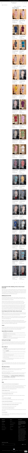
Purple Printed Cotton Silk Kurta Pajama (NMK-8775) (15, 245)
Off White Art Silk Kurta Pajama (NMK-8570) (21, 155)
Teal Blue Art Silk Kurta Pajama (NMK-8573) (21, 51)
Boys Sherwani (3, 429)
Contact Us (11, 429)
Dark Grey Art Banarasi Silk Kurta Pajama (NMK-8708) (15, 51)
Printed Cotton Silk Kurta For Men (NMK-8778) (22, 216)
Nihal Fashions (5, 450)
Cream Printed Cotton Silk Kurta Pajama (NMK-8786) (22, 81)
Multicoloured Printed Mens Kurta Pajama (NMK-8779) (15, 216)
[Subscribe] (14, 444)
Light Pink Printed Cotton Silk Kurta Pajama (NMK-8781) (15, 110)
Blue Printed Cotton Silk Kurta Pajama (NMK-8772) (22, 261)
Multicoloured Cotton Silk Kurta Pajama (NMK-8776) (22, 231)
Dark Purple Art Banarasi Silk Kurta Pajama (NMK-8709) (22, 36)
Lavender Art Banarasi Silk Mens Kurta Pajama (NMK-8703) (22, 21)
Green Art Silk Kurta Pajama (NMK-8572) (22, 140)
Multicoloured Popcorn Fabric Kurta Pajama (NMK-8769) (15, 201)
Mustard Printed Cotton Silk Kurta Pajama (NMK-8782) (22, 186)
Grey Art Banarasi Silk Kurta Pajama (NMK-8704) (15, 81)
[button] (1, 3)
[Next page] (24, 282)
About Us (11, 421)
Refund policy (14, 451)
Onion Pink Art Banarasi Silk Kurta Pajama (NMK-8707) (15, 20)
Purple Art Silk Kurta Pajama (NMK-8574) (22, 125)
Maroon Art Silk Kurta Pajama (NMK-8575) (15, 125)
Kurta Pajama (3, 421)
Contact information (16, 450)
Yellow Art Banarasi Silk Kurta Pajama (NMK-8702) (15, 95)
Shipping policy (20, 450)
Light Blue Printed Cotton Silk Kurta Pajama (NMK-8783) (15, 186)
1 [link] (14, 282)
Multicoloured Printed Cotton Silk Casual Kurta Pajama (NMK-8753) (15, 262)
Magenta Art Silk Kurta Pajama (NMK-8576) (22, 110)
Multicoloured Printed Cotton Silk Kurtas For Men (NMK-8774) (22, 246)
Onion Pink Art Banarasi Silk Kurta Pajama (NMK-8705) (22, 66)
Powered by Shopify (8, 450)
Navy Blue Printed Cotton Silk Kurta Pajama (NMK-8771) (15, 277)
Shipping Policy (12, 424)
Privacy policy (12, 450)
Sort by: (15, 6)
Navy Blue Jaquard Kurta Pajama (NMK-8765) (15, 231)
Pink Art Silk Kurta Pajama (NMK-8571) (15, 155)
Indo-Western (3, 424)
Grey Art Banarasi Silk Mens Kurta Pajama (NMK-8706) (15, 66)
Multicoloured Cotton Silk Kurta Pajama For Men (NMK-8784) (22, 171)
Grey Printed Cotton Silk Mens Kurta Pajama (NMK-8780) (22, 201)
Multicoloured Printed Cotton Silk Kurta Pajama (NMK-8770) (22, 277)
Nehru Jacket (3, 426)
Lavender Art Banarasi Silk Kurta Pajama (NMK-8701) (22, 95)
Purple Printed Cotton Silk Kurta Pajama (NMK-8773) (15, 170)
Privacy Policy (11, 426)
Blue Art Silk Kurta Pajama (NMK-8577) (15, 36)
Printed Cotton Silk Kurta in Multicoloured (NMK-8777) (15, 140)
